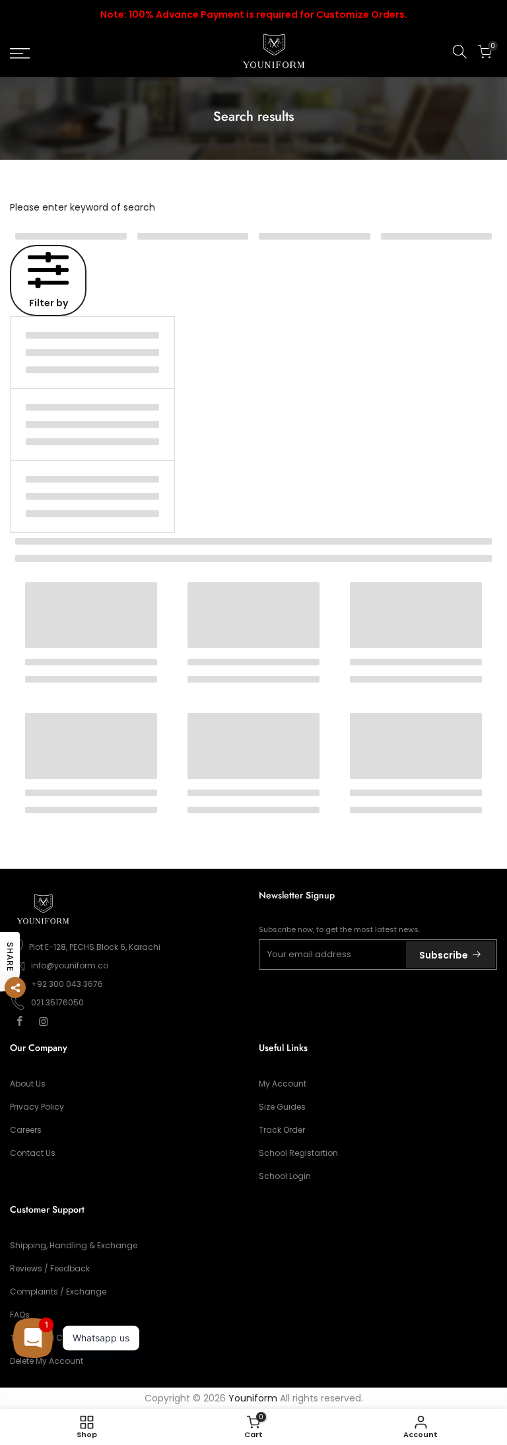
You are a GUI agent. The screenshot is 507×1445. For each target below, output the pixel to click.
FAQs (20, 1314)
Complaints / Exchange (58, 1291)
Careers (26, 1129)
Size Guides (282, 1106)
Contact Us (32, 1153)
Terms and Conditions (55, 1337)
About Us (28, 1083)
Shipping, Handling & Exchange (73, 1245)
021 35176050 (57, 1002)
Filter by (48, 303)
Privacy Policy (37, 1106)
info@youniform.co (69, 965)
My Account (282, 1083)
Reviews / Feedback (50, 1268)
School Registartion (298, 1153)
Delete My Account (46, 1360)
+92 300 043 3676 (67, 984)
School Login (285, 1176)
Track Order (282, 1129)
